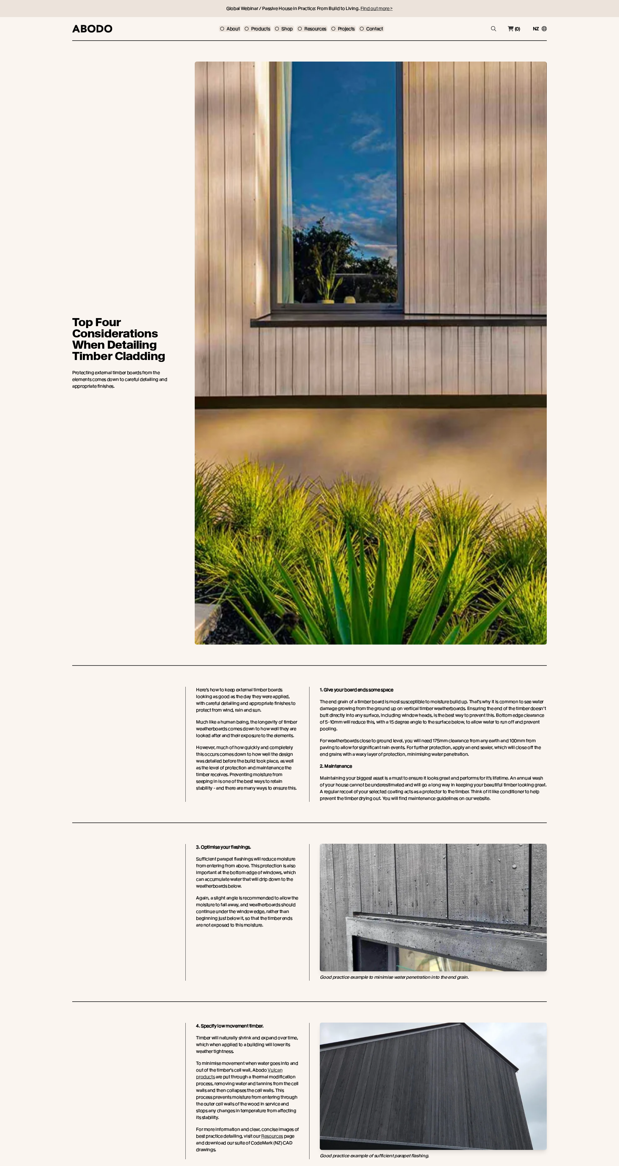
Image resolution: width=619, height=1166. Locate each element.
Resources (272, 1136)
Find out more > (376, 8)
